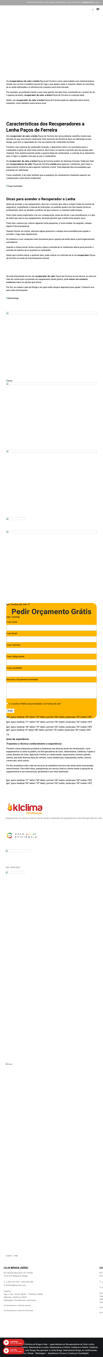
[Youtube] (18, 2)
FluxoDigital (83, 1353)
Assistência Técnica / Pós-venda (40, 2)
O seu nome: (12, 622)
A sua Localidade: (14, 668)
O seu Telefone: (13, 645)
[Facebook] (5, 2)
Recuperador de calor (92, 818)
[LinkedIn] (11, 2)
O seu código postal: (15, 656)
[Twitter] (8, 2)
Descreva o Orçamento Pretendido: (22, 679)
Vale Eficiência (73, 2)
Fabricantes (61, 2)
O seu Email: (11, 633)
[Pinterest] (21, 2)
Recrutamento (87, 2)
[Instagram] (15, 2)
